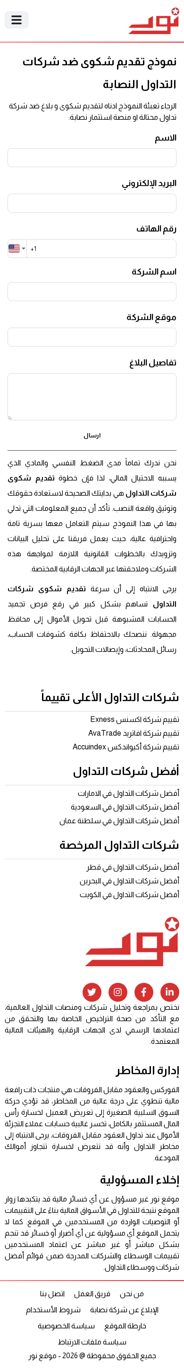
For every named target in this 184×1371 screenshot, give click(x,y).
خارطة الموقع (125, 1326)
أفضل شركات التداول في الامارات (128, 793)
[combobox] (17, 248)
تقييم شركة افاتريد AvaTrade (133, 733)
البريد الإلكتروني (149, 183)
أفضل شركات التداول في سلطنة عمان (119, 821)
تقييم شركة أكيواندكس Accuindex (126, 747)
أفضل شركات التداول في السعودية (125, 807)
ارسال (92, 435)
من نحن (132, 1294)
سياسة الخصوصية (66, 1326)
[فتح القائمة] (16, 19)
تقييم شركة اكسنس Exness (134, 719)
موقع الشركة (151, 317)
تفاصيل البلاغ (152, 362)
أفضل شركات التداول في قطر (132, 867)
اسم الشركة (154, 271)
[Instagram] (118, 992)
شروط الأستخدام (53, 1310)
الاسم (165, 137)
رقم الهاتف (156, 228)
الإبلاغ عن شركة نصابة (124, 1310)
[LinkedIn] (169, 992)
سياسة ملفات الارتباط (92, 1342)
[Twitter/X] (92, 992)
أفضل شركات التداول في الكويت (129, 894)
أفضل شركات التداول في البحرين (129, 881)
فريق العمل (92, 1294)
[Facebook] (143, 992)
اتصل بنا (52, 1294)
